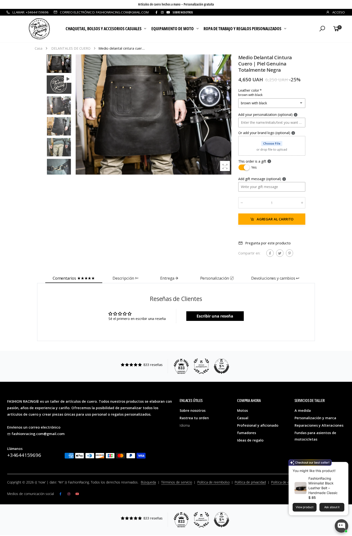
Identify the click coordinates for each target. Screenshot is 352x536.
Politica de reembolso (213, 482)
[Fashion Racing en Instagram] (162, 12)
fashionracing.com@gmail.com (38, 433)
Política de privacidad (250, 482)
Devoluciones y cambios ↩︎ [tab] (275, 278)
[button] (227, 114)
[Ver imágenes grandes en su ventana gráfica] (225, 166)
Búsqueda (148, 482)
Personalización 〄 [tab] (217, 278)
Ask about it (332, 507)
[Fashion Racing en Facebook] (156, 12)
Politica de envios (284, 482)
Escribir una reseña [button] (215, 316)
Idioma (185, 425)
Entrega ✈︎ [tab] (169, 278)
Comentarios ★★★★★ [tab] (74, 278)
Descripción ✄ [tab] (125, 278)
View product (304, 507)
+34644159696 (24, 455)
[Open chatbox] (341, 526)
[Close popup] (343, 466)
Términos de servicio (176, 482)
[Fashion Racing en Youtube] (168, 12)
